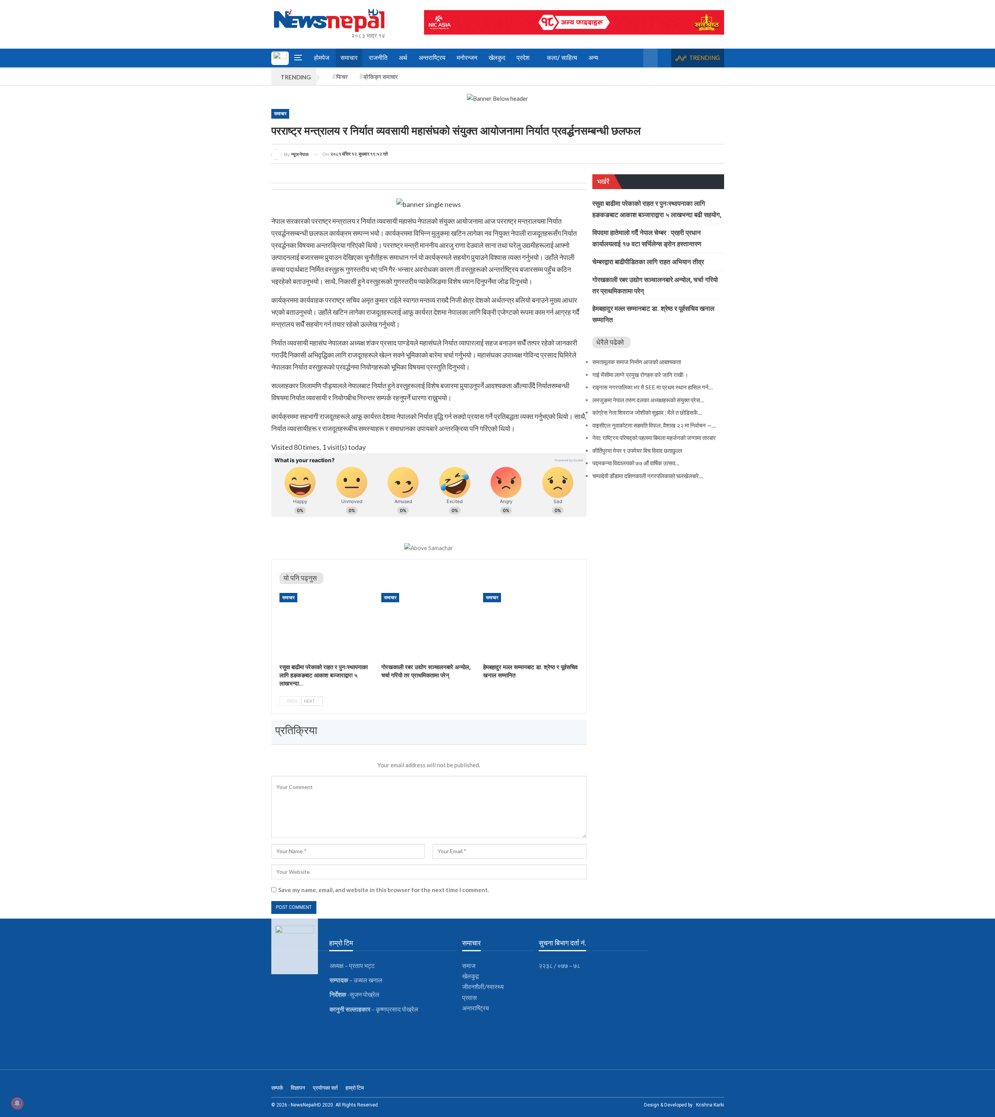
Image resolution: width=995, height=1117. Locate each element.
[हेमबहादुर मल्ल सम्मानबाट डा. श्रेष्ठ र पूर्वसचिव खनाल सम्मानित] (530, 626)
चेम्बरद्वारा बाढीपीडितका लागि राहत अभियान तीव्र (648, 262)
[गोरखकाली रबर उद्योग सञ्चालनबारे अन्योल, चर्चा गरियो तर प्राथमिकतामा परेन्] (428, 626)
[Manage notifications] (17, 1103)
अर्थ (403, 57)
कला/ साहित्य (562, 57)
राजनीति (378, 57)
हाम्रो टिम (355, 1088)
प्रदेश (523, 57)
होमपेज (321, 57)
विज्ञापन (298, 1088)
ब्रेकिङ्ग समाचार (380, 76)
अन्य (593, 57)
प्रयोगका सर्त (325, 1088)
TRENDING (704, 57)
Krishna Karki (710, 1105)
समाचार (349, 57)
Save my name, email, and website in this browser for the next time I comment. (383, 889)
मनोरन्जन (467, 57)
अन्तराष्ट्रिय (432, 57)
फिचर (342, 76)
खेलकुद (497, 57)
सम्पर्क (277, 1088)
